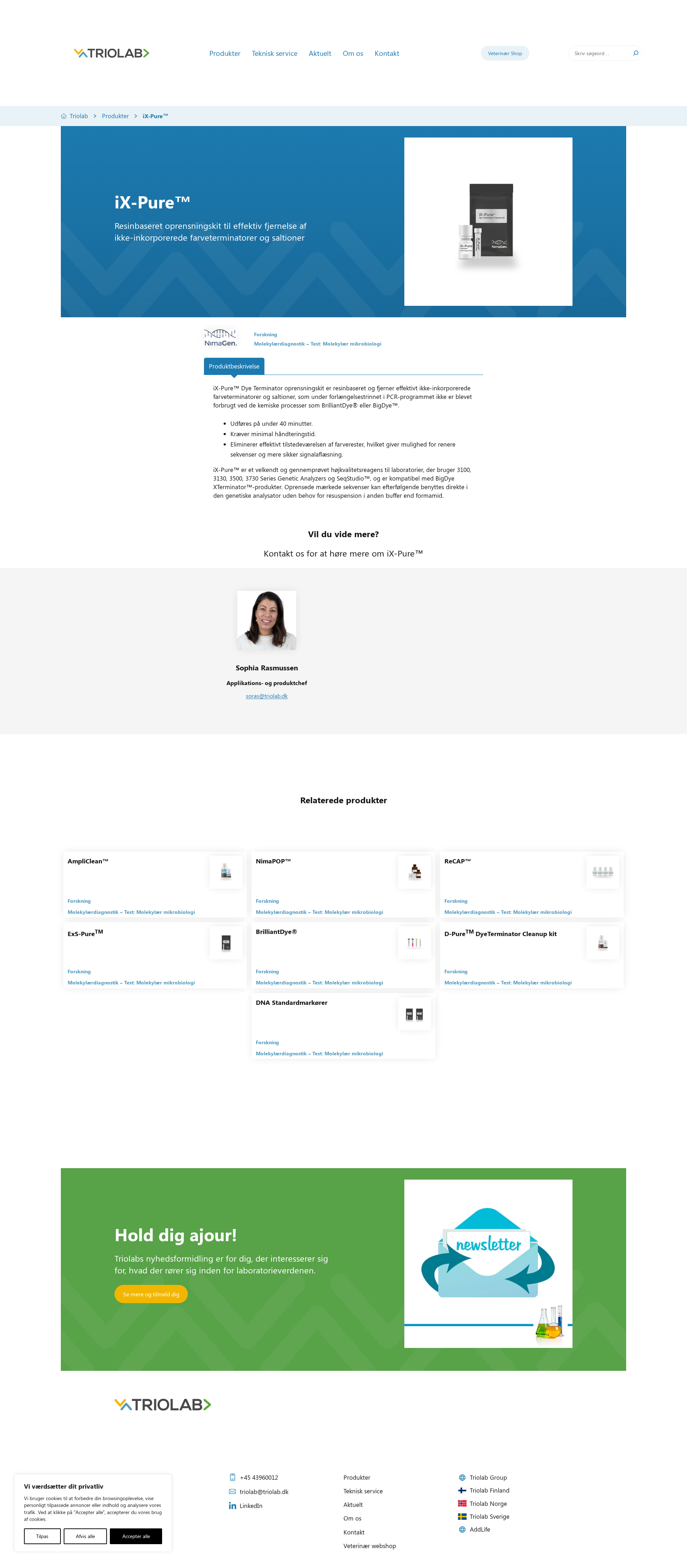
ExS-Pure (85, 933)
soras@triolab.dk (267, 695)
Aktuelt (353, 1504)
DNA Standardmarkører (291, 1002)
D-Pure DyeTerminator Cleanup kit (500, 933)
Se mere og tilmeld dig (151, 1294)
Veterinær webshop (370, 1546)
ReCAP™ (457, 861)
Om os (352, 1518)
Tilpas (42, 1536)
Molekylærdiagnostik (279, 343)
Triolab (79, 116)
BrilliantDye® (276, 931)
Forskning (265, 334)
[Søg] (636, 53)
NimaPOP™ (273, 861)
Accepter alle (136, 1536)
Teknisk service (363, 1491)
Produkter (115, 116)
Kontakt (354, 1532)
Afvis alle (85, 1536)
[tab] (234, 366)
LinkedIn (251, 1505)
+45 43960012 (259, 1477)
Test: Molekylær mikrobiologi (346, 343)
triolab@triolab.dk (264, 1491)
